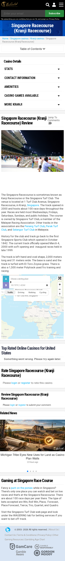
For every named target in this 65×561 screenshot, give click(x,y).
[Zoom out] (59, 289)
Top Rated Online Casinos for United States (28, 351)
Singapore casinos (19, 38)
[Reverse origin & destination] (10, 282)
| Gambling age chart (34, 539)
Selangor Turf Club (24, 229)
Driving (21, 292)
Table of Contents (31, 49)
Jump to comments (54, 119)
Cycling (42, 292)
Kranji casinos (37, 38)
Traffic (10, 292)
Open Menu (61, 4)
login (14, 382)
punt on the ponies (22, 487)
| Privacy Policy (44, 535)
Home (5, 38)
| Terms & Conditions (26, 535)
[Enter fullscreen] (59, 278)
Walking (31, 292)
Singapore (33, 205)
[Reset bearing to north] (59, 294)
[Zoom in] (59, 284)
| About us (53, 529)
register (25, 382)
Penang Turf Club (35, 226)
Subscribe (54, 13)
